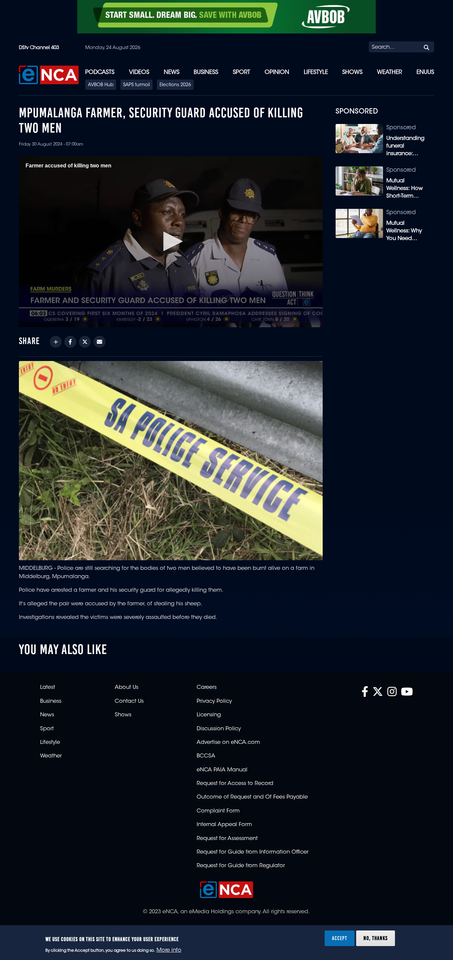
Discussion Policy (219, 729)
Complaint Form (218, 811)
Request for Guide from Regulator (241, 866)
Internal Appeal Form (224, 824)
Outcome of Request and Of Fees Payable (252, 797)
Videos (139, 72)
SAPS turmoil (136, 85)
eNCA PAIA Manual (222, 770)
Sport (241, 72)
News (171, 72)
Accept (339, 938)
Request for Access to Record (235, 783)
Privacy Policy (214, 701)
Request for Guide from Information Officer (252, 852)
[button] (170, 241)
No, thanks (375, 938)
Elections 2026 (175, 85)
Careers (207, 687)
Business (206, 72)
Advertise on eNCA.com (228, 742)
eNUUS (425, 72)
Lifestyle (316, 72)
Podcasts (99, 72)
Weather (389, 72)
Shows (352, 72)
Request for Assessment (227, 838)
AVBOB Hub (100, 85)
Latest (47, 687)
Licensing (209, 715)
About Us (126, 687)
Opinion (277, 72)
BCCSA (206, 756)
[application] (171, 241)
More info (169, 950)
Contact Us (129, 701)
